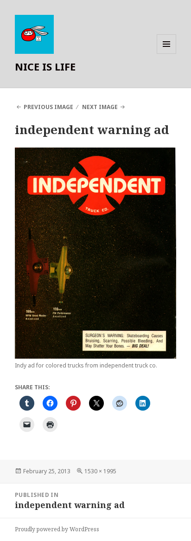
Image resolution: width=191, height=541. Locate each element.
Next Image (100, 107)
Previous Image (48, 107)
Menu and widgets (166, 53)
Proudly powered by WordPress (57, 529)
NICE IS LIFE (45, 66)
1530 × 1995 (100, 471)
